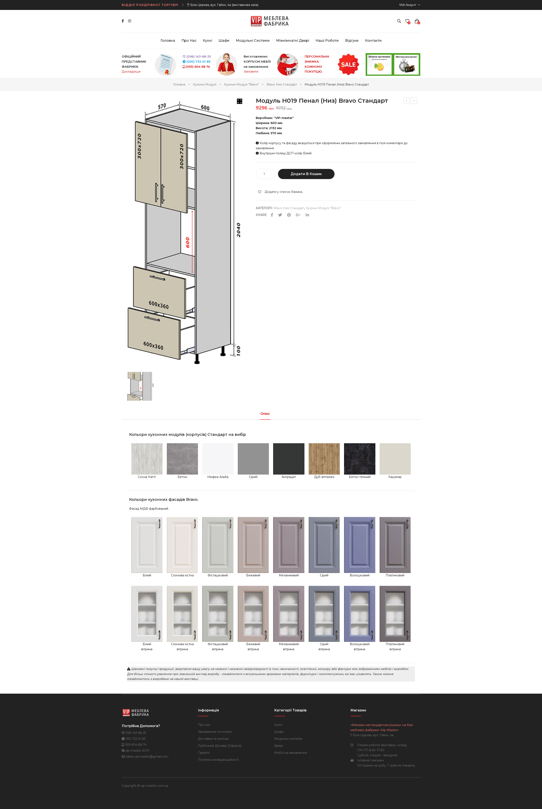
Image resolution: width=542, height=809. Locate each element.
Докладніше (131, 71)
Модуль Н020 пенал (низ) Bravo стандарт (407, 101)
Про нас (204, 725)
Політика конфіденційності (218, 760)
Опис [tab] (265, 414)
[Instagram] (129, 21)
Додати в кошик (306, 174)
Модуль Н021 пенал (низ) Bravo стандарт (414, 101)
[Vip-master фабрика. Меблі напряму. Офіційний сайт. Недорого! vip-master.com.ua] (271, 21)
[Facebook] (123, 21)
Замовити (251, 71)
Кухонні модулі (204, 84)
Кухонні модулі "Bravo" (241, 84)
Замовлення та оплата (215, 732)
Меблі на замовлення (290, 753)
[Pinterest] (289, 215)
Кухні (278, 725)
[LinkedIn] (307, 215)
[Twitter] (280, 215)
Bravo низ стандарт (282, 84)
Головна (179, 84)
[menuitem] (167, 41)
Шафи (279, 732)
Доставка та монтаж (213, 739)
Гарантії (204, 753)
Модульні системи (288, 739)
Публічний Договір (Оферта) (219, 746)
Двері (278, 746)
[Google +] (298, 215)
